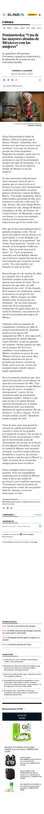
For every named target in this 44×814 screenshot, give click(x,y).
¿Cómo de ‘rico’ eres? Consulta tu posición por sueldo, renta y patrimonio (21, 660)
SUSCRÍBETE (32, 15)
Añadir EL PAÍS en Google (14, 86)
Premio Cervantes (23, 526)
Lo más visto (7, 654)
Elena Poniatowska (9, 526)
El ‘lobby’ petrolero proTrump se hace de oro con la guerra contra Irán (21, 632)
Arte (27, 28)
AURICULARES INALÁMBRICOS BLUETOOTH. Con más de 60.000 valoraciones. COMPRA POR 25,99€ (30, 761)
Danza (33, 28)
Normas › (38, 515)
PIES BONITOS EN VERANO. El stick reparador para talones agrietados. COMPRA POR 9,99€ (30, 787)
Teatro (16, 28)
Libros (22, 28)
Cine (4, 28)
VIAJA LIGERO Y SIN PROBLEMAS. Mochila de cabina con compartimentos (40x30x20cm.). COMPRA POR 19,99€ (31, 774)
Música (9, 28)
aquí (35, 542)
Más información (7, 537)
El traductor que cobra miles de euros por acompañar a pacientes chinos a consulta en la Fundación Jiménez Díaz (21, 692)
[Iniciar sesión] (40, 15)
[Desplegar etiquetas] (40, 526)
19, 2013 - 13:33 (25, 74)
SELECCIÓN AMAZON (22, 717)
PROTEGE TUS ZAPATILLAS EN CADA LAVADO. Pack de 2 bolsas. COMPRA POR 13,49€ (21, 749)
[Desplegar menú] (4, 15)
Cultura (7, 22)
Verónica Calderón (22, 71)
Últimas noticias (9, 622)
